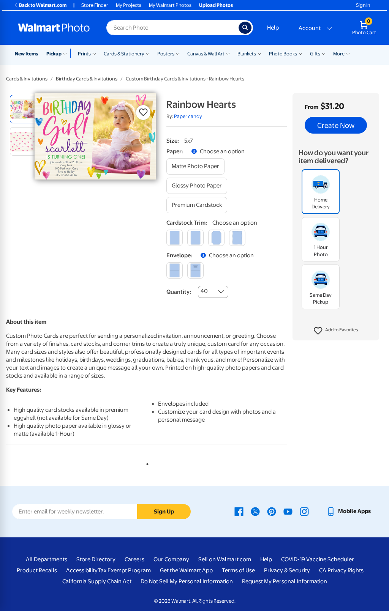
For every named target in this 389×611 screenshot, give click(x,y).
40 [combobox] (204, 291)
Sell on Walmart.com (224, 559)
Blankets (246, 54)
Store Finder (94, 5)
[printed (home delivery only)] (195, 270)
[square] (174, 238)
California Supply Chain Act (96, 581)
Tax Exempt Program (124, 570)
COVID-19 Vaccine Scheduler (317, 559)
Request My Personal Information (284, 581)
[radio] (24, 109)
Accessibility (82, 570)
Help (273, 27)
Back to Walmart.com (42, 5)
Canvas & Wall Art (206, 54)
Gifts (315, 54)
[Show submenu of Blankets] (259, 53)
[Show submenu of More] (348, 53)
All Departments (46, 559)
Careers (134, 559)
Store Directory (95, 559)
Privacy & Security (287, 570)
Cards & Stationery (124, 54)
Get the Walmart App (186, 570)
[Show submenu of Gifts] (323, 53)
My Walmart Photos (170, 5)
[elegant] (216, 238)
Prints (84, 54)
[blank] (174, 270)
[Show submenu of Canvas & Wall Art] (228, 53)
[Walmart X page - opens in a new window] (255, 511)
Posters (165, 54)
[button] (336, 330)
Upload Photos (216, 5)
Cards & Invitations (26, 79)
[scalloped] (237, 238)
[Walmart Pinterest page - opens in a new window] (271, 511)
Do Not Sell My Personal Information (187, 581)
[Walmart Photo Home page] (54, 28)
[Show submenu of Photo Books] (300, 53)
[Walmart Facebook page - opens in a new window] (239, 511)
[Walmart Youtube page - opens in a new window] (288, 511)
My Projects (128, 5)
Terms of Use (238, 570)
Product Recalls (37, 570)
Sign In (363, 5)
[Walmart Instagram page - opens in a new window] (304, 511)
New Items (26, 54)
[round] (195, 238)
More (339, 54)
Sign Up (164, 511)
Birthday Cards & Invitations (86, 79)
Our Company (171, 559)
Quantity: (178, 291)
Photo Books (283, 54)
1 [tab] (146, 462)
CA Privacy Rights (341, 570)
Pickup (54, 54)
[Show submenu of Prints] (94, 53)
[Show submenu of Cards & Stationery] (147, 53)
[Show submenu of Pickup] (67, 53)
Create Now (335, 125)
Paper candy (188, 116)
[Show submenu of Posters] (178, 53)
